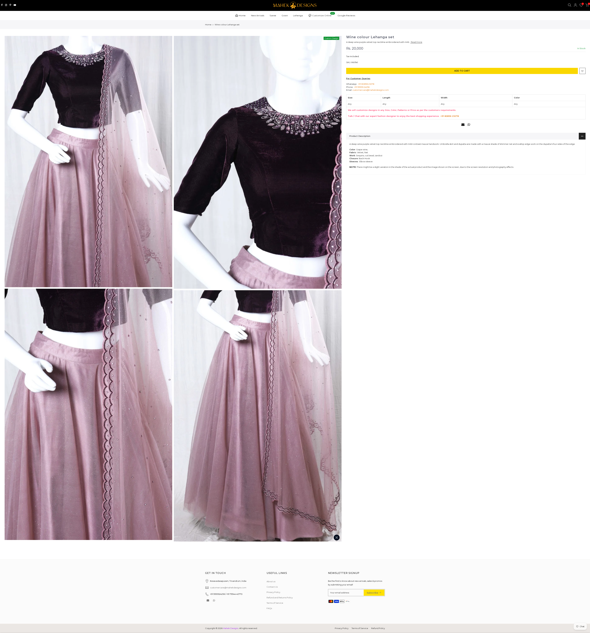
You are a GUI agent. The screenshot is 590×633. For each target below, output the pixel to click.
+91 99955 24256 (362, 87)
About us (271, 581)
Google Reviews (346, 15)
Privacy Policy (273, 592)
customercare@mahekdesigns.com (370, 90)
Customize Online (323, 15)
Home (242, 15)
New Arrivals (257, 15)
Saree (273, 15)
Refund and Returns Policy (280, 597)
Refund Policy (378, 628)
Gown (285, 15)
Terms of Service (275, 603)
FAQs (269, 608)
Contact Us (272, 587)
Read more (416, 42)
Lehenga (298, 15)
